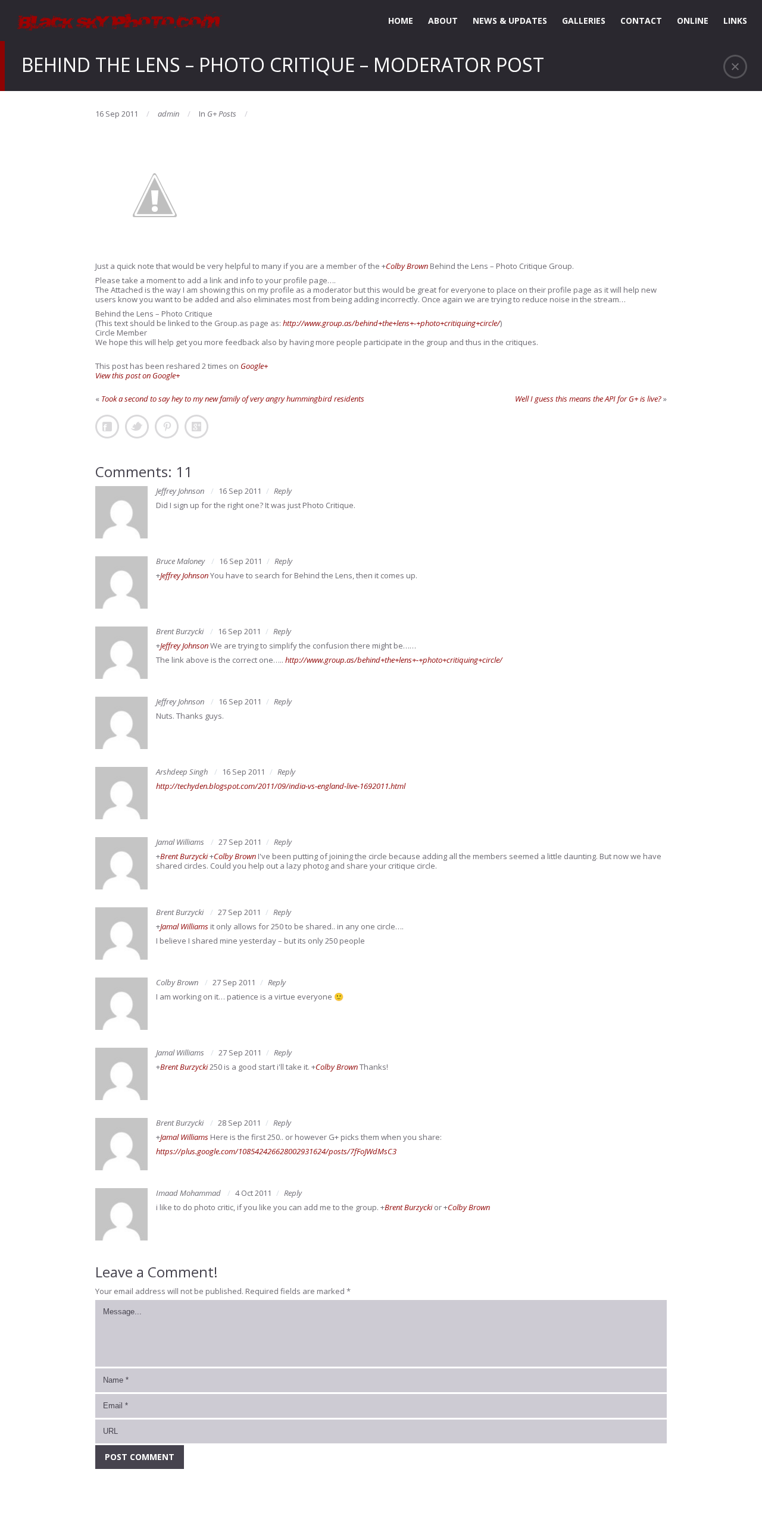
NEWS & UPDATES (510, 20)
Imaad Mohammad (188, 1193)
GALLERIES (583, 20)
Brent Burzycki (180, 631)
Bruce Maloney (180, 561)
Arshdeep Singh (182, 771)
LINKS (735, 20)
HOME (400, 20)
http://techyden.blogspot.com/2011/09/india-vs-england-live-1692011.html (280, 786)
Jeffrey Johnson (180, 490)
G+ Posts (221, 113)
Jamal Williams (180, 842)
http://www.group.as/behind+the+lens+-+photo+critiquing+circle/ (391, 323)
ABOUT (443, 20)
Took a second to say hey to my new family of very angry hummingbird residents (232, 398)
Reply (283, 490)
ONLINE (692, 20)
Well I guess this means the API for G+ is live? (588, 398)
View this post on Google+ (137, 375)
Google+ (254, 366)
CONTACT (641, 20)
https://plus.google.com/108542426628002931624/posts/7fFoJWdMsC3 (276, 1151)
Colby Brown (407, 266)
